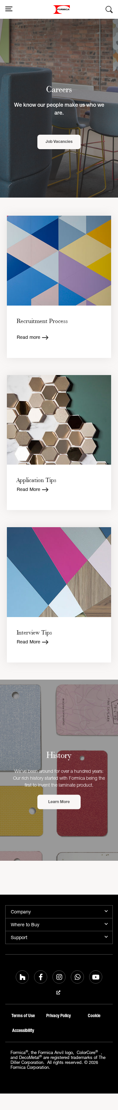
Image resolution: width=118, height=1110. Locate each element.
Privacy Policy (58, 1015)
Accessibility (23, 1030)
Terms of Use (23, 1015)
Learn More (59, 802)
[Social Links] (22, 977)
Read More (28, 490)
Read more (28, 338)
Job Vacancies (59, 142)
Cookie (94, 1015)
